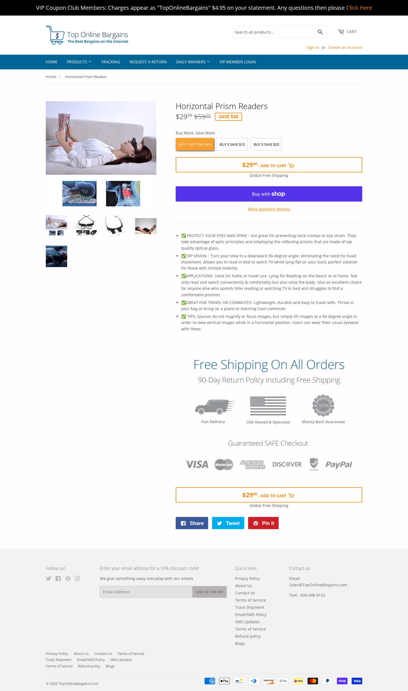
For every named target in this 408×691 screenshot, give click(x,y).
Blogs (240, 643)
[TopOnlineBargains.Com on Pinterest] (68, 579)
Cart (351, 31)
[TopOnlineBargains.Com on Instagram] (77, 579)
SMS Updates (247, 621)
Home (51, 61)
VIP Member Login (238, 61)
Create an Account (345, 47)
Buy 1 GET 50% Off (195, 144)
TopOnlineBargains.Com (78, 683)
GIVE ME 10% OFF (209, 592)
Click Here (359, 7)
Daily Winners (191, 61)
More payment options (269, 209)
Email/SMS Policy (250, 614)
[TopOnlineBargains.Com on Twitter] (48, 579)
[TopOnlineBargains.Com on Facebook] (58, 579)
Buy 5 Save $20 (266, 144)
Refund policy (248, 636)
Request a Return (148, 61)
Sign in (312, 47)
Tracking (110, 61)
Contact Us (245, 592)
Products (77, 61)
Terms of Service (250, 600)
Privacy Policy (247, 578)
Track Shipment (249, 607)
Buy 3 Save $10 (232, 144)
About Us (243, 585)
